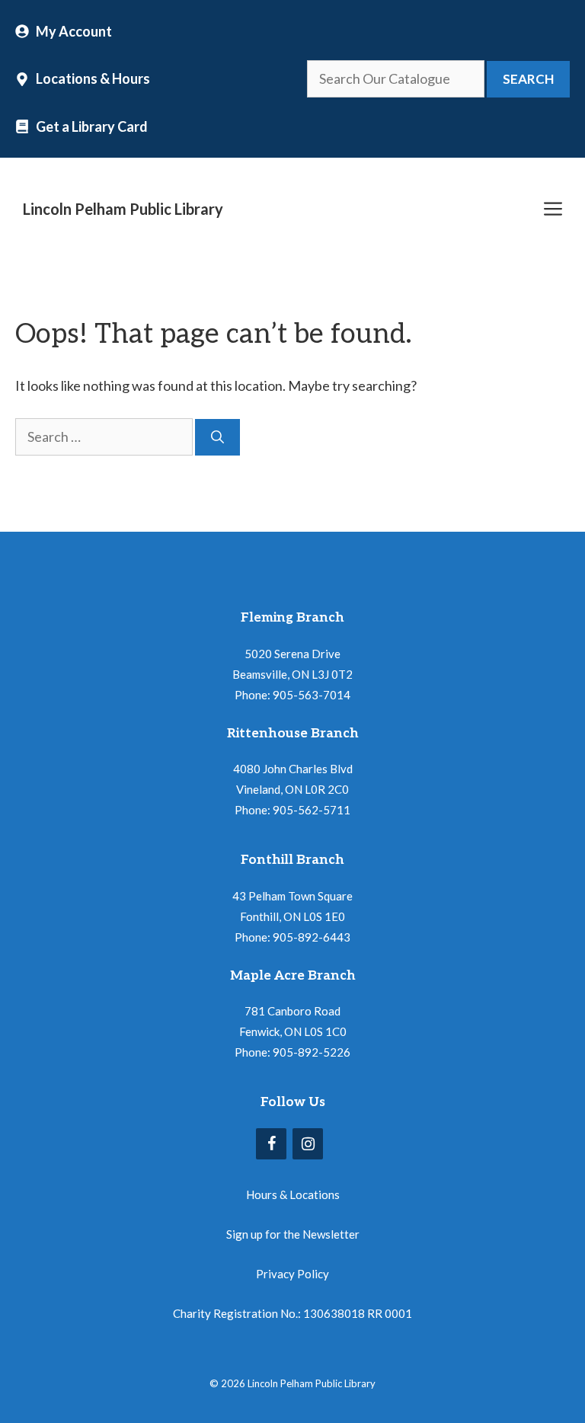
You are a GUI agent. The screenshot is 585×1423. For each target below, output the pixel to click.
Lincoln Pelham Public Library (123, 209)
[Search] (217, 437)
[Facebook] (271, 1143)
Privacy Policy (292, 1274)
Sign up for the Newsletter (293, 1234)
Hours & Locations (293, 1194)
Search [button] (528, 79)
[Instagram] (307, 1143)
